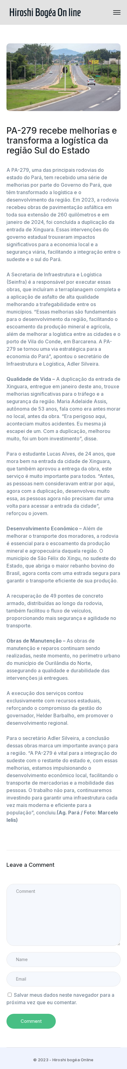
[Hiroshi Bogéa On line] (45, 12)
